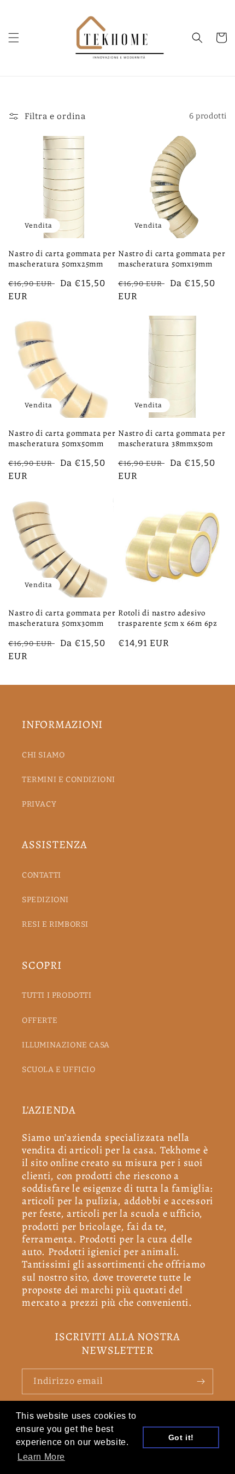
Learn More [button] (41, 1456)
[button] (14, 38)
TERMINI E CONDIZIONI (68, 779)
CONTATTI (41, 875)
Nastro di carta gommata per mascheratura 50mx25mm (61, 258)
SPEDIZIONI (45, 899)
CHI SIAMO (43, 755)
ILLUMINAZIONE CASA (66, 1045)
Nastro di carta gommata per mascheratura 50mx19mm (171, 258)
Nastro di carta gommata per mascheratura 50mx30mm (61, 618)
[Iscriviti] (201, 1381)
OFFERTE (39, 1020)
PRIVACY (39, 804)
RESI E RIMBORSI (55, 924)
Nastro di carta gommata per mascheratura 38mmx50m (171, 438)
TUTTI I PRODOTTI (57, 995)
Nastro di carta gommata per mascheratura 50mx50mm (61, 438)
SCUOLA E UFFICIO (59, 1069)
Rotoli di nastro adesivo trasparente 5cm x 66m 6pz (168, 618)
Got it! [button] (181, 1437)
